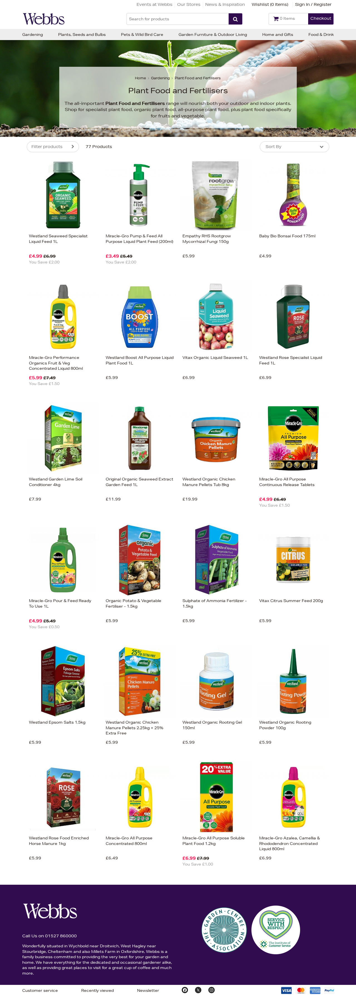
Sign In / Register (313, 4)
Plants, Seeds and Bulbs (82, 34)
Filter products (47, 146)
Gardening (32, 34)
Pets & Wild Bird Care (142, 34)
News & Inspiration (225, 4)
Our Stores (189, 4)
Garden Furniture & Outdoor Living (213, 34)
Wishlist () (270, 4)
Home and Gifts (277, 34)
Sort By (273, 146)
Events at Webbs (154, 4)
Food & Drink (321, 34)
